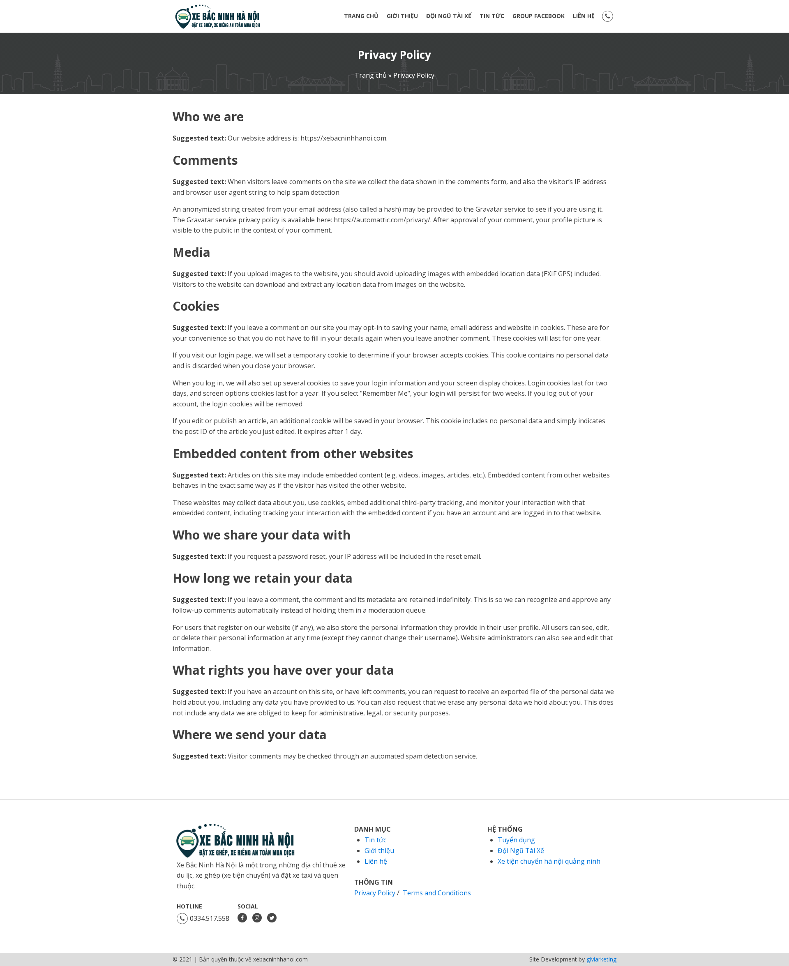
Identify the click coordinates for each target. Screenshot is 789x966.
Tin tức (492, 16)
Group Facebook (538, 16)
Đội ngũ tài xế (448, 16)
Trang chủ (361, 16)
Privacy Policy (394, 54)
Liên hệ (584, 16)
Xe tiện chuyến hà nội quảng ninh (549, 861)
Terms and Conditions (437, 892)
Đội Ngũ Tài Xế (521, 850)
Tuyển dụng (516, 839)
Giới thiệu (402, 16)
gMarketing (601, 959)
